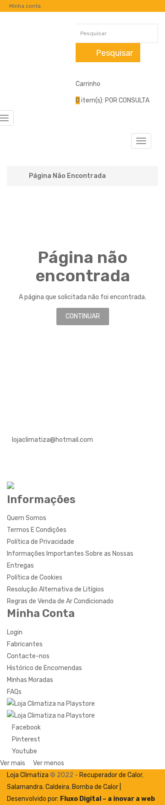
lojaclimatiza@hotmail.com (52, 440)
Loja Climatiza (28, 775)
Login (14, 632)
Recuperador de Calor (110, 775)
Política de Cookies (34, 577)
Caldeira (57, 787)
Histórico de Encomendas (44, 668)
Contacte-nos (28, 656)
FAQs (14, 692)
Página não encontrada (67, 176)
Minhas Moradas (30, 680)
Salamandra (25, 787)
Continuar (83, 316)
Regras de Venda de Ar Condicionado (60, 601)
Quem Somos (26, 518)
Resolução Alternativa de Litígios (55, 589)
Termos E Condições (36, 530)
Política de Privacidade (40, 542)
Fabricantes (25, 644)
